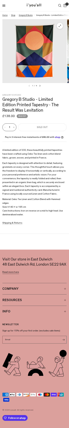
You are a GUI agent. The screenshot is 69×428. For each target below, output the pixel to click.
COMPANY (10, 288)
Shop (13, 15)
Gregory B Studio (26, 15)
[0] (64, 5)
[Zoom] (60, 26)
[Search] (59, 5)
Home (5, 15)
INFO (6, 311)
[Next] (40, 85)
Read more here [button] (10, 272)
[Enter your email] (63, 340)
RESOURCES (12, 300)
